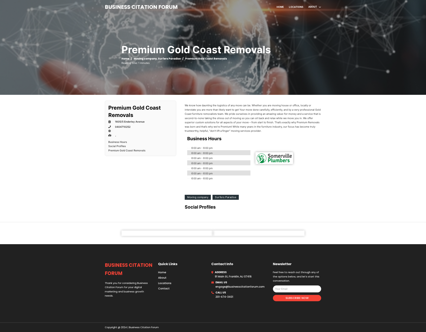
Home (280, 6)
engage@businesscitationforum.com (240, 286)
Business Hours (117, 142)
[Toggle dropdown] (320, 7)
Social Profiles (117, 146)
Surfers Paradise (169, 58)
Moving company (145, 58)
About (162, 278)
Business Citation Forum (141, 7)
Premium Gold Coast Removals (126, 150)
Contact (164, 288)
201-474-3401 (224, 297)
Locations (296, 6)
